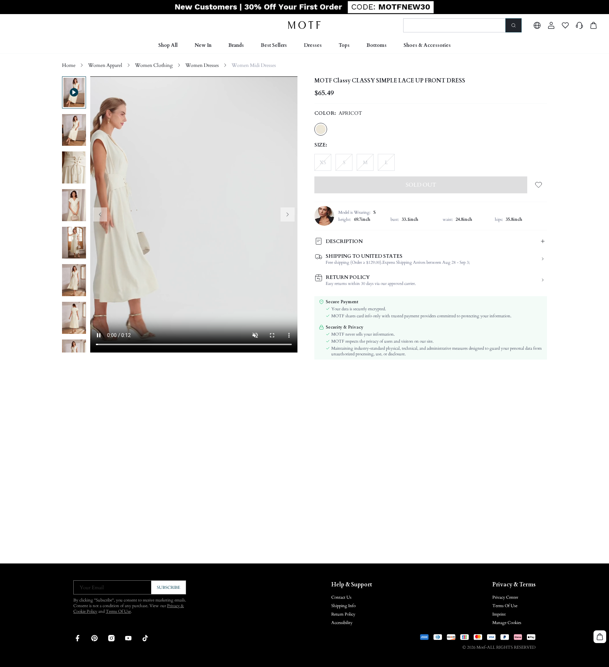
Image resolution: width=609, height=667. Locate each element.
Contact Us (341, 597)
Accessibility (341, 622)
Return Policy (343, 614)
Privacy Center (505, 597)
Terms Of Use (118, 611)
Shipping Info (343, 605)
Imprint (499, 614)
